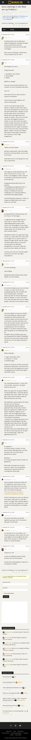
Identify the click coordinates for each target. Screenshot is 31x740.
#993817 (27, 166)
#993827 (27, 527)
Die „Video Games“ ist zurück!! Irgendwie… (13, 711)
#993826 (27, 512)
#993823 (27, 377)
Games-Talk (14, 12)
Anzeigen (25, 733)
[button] (28, 2)
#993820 (27, 282)
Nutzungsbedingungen (16, 733)
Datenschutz (21, 731)
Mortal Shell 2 (6, 677)
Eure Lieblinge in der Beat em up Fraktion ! (14, 8)
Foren (8, 12)
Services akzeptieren (8, 682)
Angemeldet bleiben (9, 593)
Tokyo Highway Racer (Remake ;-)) (11, 687)
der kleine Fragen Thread (17, 637)
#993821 (27, 306)
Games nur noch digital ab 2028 (22, 643)
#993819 (27, 261)
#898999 (27, 34)
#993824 (27, 440)
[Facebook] (11, 725)
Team (14, 731)
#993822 (27, 347)
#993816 (27, 141)
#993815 (27, 59)
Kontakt (12, 735)
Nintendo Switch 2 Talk (20, 632)
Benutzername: (6, 582)
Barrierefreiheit (5, 733)
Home (3, 12)
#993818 (27, 207)
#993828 (27, 546)
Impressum (9, 731)
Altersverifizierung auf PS (9, 705)
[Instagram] (15, 725)
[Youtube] (20, 725)
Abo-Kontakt (18, 735)
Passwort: (5, 588)
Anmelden (6, 596)
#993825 (27, 476)
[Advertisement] (15, 612)
